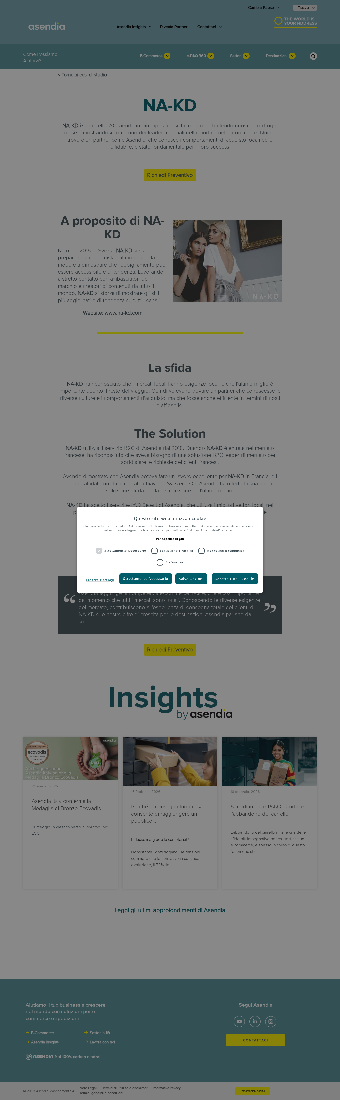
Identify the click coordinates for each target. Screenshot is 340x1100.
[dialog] (170, 550)
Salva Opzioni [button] (191, 578)
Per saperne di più (170, 539)
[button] (100, 580)
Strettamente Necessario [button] (145, 578)
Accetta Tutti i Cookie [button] (234, 578)
